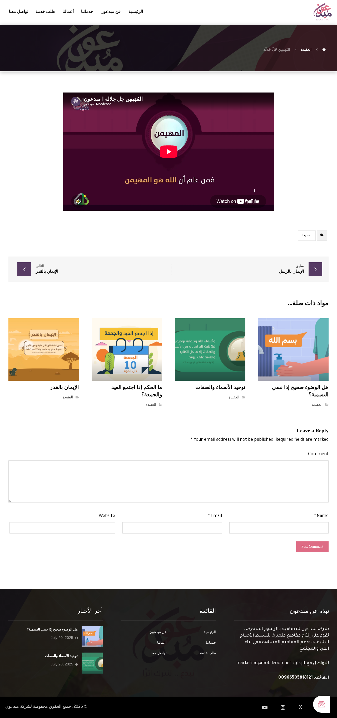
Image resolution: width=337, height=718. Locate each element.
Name (321, 516)
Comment (318, 454)
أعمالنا (162, 642)
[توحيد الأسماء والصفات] (92, 663)
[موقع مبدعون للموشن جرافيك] (323, 12)
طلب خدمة (208, 653)
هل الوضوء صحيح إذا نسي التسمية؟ (52, 629)
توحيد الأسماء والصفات (61, 656)
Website (107, 516)
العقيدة (306, 235)
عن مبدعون (158, 632)
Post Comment (312, 546)
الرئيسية (210, 632)
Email (215, 516)
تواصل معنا (159, 653)
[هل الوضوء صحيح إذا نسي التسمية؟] (92, 636)
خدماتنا (211, 642)
